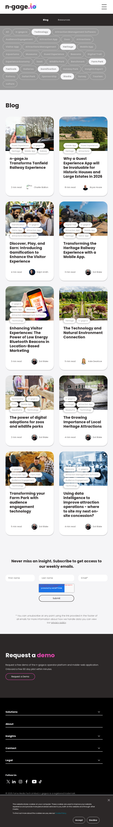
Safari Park (28, 76)
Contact (11, 748)
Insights (11, 736)
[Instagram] (22, 783)
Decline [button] (93, 820)
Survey (82, 76)
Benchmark (78, 61)
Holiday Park (70, 69)
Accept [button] (79, 820)
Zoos (67, 39)
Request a (30, 655)
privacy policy (58, 622)
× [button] (108, 800)
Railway (10, 76)
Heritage (68, 46)
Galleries (28, 69)
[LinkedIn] (15, 783)
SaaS (40, 61)
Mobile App (86, 46)
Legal (9, 760)
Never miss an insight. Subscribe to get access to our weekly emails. (56, 564)
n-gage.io (21, 32)
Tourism (98, 76)
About (10, 724)
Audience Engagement (19, 39)
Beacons (76, 54)
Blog (45, 19)
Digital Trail (95, 54)
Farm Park (97, 61)
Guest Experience (54, 54)
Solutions (12, 712)
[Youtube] (35, 783)
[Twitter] (9, 783)
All (7, 32)
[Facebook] (28, 783)
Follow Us (11, 775)
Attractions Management (40, 46)
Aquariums (12, 54)
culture (10, 83)
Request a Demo (20, 676)
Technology (41, 32)
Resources (64, 19)
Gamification (48, 69)
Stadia (67, 76)
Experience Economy (18, 61)
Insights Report (94, 69)
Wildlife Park (56, 61)
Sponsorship (49, 76)
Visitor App (12, 46)
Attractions (83, 39)
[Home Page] (21, 6)
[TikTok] (42, 783)
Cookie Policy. (61, 813)
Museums (31, 54)
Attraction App (48, 39)
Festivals (11, 69)
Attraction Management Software (75, 32)
